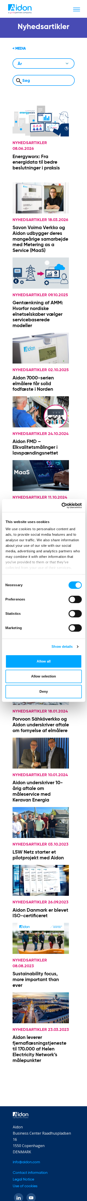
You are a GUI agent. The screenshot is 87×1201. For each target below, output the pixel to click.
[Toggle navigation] (76, 9)
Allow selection (43, 676)
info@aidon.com (26, 1162)
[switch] (75, 599)
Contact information (30, 1172)
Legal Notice (23, 1179)
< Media (19, 48)
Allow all (44, 661)
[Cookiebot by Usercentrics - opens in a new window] (62, 506)
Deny (43, 691)
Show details (62, 646)
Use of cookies (25, 1186)
